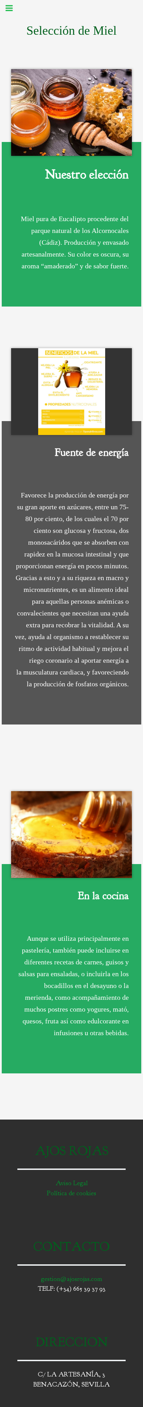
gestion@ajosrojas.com (71, 1279)
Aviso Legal (72, 1183)
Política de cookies (71, 1193)
